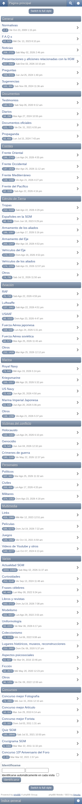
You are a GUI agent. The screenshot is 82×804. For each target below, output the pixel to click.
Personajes (10, 464)
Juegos (7, 535)
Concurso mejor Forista (18, 718)
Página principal (20, 3)
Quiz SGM (9, 730)
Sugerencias (10, 81)
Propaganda (10, 134)
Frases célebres (13, 587)
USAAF (7, 314)
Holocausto (9, 430)
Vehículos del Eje (14, 250)
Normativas (10, 25)
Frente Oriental (12, 153)
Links (5, 512)
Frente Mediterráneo (16, 175)
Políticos (8, 471)
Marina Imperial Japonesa (20, 400)
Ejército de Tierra (14, 198)
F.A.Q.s (7, 36)
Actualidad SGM (13, 565)
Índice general (11, 800)
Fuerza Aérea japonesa (18, 325)
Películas (8, 524)
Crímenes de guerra (16, 452)
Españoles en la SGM (17, 216)
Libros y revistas (13, 599)
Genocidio (9, 441)
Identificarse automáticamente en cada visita (28, 775)
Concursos (9, 689)
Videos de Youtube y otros (20, 546)
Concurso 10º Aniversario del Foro (25, 752)
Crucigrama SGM (14, 741)
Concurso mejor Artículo (18, 707)
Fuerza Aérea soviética (18, 336)
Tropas (7, 205)
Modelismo (9, 610)
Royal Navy (10, 366)
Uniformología (11, 621)
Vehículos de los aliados (18, 261)
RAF (5, 291)
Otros (6, 272)
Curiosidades (11, 576)
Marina (7, 359)
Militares (8, 494)
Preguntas (9, 70)
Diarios (7, 111)
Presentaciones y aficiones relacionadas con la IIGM (38, 59)
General (7, 18)
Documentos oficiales (16, 123)
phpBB (17, 794)
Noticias (7, 48)
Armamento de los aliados (20, 227)
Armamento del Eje (15, 239)
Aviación (8, 284)
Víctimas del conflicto (16, 423)
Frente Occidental (14, 164)
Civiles (6, 482)
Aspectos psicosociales (18, 655)
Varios (6, 558)
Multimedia (9, 506)
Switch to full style (41, 10)
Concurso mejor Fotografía (20, 696)
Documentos (11, 93)
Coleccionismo (12, 632)
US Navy (8, 389)
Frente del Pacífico (15, 186)
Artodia (76, 794)
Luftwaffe (8, 302)
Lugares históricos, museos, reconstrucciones (33, 644)
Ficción (7, 666)
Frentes (7, 146)
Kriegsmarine (11, 377)
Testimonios (10, 100)
